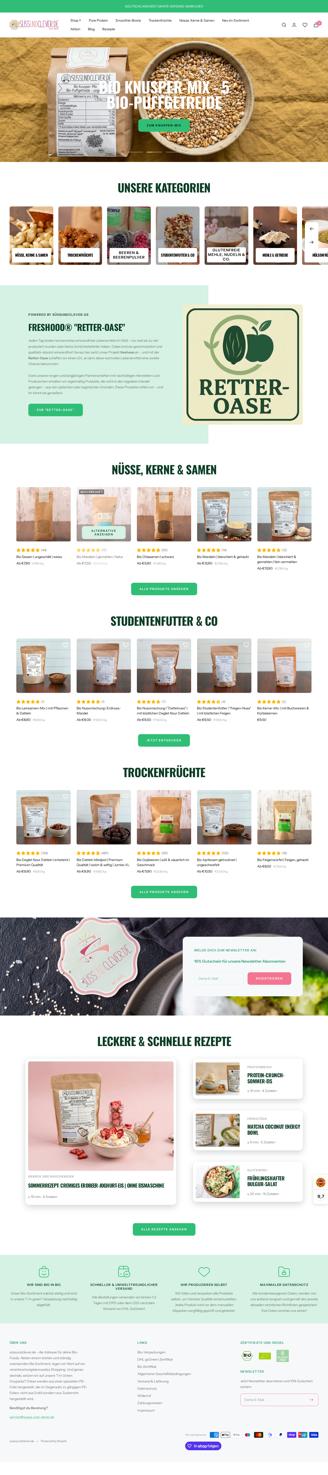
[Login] (294, 25)
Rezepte (108, 29)
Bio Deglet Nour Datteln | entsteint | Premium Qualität (43, 862)
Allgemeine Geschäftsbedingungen (164, 1374)
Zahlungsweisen (149, 1403)
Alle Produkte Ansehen (164, 589)
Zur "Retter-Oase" (55, 410)
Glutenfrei (257, 1170)
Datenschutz (147, 1388)
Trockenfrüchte (160, 20)
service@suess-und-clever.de (32, 1417)
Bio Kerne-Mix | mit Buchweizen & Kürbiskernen (283, 710)
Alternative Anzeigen (103, 532)
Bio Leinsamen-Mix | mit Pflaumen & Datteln (42, 710)
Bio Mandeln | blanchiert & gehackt (223, 557)
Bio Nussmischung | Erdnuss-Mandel (99, 710)
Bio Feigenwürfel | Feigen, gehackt (283, 860)
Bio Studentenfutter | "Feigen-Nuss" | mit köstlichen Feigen (224, 710)
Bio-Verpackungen (151, 1352)
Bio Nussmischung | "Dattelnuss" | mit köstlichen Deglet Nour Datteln (163, 710)
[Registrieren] (312, 1399)
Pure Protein (98, 20)
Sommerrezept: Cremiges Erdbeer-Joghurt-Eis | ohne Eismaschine (96, 1185)
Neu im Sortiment (235, 20)
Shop (75, 20)
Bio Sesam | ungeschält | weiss (39, 557)
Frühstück (257, 1119)
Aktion (75, 29)
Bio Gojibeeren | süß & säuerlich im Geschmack (163, 862)
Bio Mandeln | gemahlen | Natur (100, 557)
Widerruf (144, 1396)
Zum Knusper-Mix (164, 125)
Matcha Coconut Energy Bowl (273, 1129)
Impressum (146, 1410)
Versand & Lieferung (153, 1381)
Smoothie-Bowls (128, 20)
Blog (91, 29)
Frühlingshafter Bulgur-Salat (266, 1181)
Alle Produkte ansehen (164, 892)
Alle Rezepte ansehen (164, 1229)
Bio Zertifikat (146, 1366)
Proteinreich (259, 1067)
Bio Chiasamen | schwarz (155, 557)
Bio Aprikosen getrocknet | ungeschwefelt (217, 862)
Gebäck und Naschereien (51, 1176)
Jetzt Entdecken (164, 740)
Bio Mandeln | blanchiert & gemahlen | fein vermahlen (277, 559)
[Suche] (284, 25)
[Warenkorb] (316, 25)
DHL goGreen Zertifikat (155, 1359)
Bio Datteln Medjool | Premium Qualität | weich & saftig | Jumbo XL (103, 862)
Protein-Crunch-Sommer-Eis (266, 1078)
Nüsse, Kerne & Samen (196, 20)
